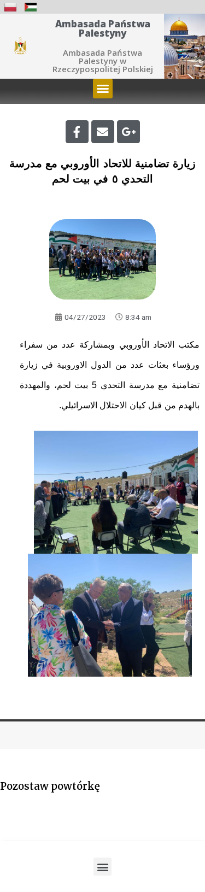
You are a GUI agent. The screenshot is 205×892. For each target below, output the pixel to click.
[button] (103, 88)
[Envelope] (102, 131)
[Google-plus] (128, 131)
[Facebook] (77, 131)
